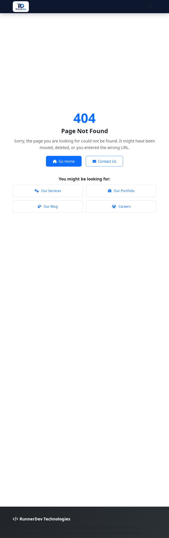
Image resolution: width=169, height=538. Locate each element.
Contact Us (107, 161)
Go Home (67, 161)
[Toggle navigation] (150, 6)
